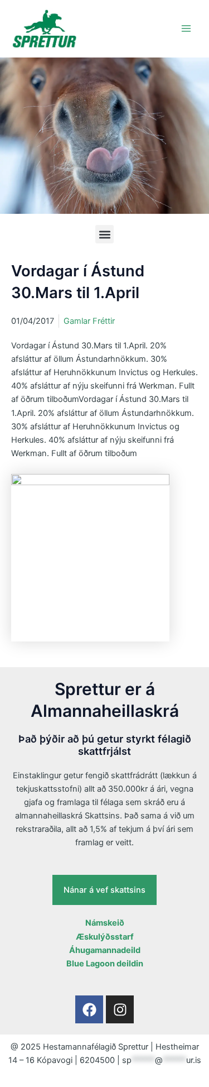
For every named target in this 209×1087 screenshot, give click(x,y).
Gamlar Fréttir (89, 321)
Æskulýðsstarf (105, 937)
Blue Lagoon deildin (104, 964)
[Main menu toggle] (186, 28)
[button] (104, 234)
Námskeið (104, 923)
